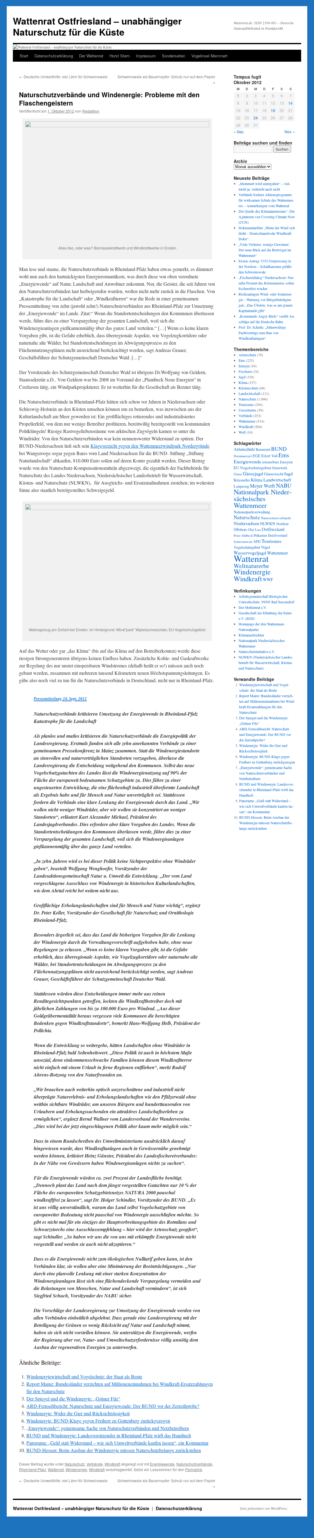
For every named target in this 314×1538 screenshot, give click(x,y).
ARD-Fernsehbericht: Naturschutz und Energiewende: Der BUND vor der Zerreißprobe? (112, 1406)
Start (24, 56)
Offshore (240, 529)
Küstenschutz (248, 387)
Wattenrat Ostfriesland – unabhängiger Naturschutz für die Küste (97, 26)
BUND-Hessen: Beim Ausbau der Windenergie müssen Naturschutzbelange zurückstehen (113, 1450)
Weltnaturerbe (251, 566)
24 (256, 117)
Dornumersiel (243, 456)
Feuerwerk (279, 468)
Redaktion (90, 111)
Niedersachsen (246, 523)
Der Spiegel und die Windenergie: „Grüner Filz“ (73, 1398)
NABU (283, 485)
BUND (279, 448)
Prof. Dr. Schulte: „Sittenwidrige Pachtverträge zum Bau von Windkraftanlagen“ (262, 333)
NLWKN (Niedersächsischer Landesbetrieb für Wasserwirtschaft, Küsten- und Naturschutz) (266, 662)
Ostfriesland (273, 529)
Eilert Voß (269, 455)
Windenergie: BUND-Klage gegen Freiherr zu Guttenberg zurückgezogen (98, 1420)
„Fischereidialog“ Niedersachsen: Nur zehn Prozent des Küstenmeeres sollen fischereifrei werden (266, 283)
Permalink (193, 1469)
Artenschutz (247, 354)
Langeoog (241, 486)
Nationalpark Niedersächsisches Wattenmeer (263, 498)
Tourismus (246, 404)
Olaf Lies (254, 529)
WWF (268, 579)
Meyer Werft (262, 485)
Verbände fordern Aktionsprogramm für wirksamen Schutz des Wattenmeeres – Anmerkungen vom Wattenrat (266, 200)
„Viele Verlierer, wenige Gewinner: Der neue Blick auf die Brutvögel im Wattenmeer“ (265, 250)
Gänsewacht (273, 474)
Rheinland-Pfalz (32, 1469)
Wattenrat (56, 1469)
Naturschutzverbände (194, 1464)
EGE (256, 455)
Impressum (146, 56)
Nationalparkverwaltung (252, 511)
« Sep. (239, 131)
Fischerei (245, 371)
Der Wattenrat (91, 56)
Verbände (94, 1464)
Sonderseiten (173, 56)
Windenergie (76, 1469)
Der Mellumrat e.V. (253, 607)
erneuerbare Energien (277, 462)
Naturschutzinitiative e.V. (257, 651)
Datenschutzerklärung (53, 56)
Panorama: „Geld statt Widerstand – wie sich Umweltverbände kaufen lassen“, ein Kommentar (117, 1442)
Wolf (242, 432)
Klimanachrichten (251, 634)
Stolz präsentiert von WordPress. (264, 1508)
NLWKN (267, 523)
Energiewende (162, 1464)
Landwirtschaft (249, 393)
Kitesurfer (242, 480)
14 (290, 103)
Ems (242, 360)
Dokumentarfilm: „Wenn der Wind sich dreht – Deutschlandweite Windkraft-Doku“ (267, 233)
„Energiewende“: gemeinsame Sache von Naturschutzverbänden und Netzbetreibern (107, 1428)
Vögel (265, 547)
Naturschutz (75, 1464)
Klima (243, 382)
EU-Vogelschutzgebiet (252, 467)
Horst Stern (119, 56)
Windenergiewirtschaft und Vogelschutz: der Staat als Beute (84, 1376)
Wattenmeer (247, 421)
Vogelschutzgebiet (247, 547)
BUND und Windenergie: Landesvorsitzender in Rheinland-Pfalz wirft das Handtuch (108, 1435)
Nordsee (282, 523)
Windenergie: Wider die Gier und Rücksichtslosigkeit (78, 1413)
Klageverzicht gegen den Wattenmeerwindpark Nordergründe (149, 445)
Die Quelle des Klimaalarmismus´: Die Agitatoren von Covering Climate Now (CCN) (267, 217)
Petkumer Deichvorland (270, 535)
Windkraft (112, 1464)
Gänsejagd (253, 473)
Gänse (238, 474)
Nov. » (290, 131)
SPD (257, 541)
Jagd (242, 376)
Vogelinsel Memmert (209, 56)
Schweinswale (243, 541)
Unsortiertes (247, 410)
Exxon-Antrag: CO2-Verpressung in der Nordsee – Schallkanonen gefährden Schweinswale (266, 266)
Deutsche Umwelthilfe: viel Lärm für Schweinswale (63, 76)
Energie (244, 365)
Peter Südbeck (243, 535)
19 (273, 110)
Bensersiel (263, 449)
